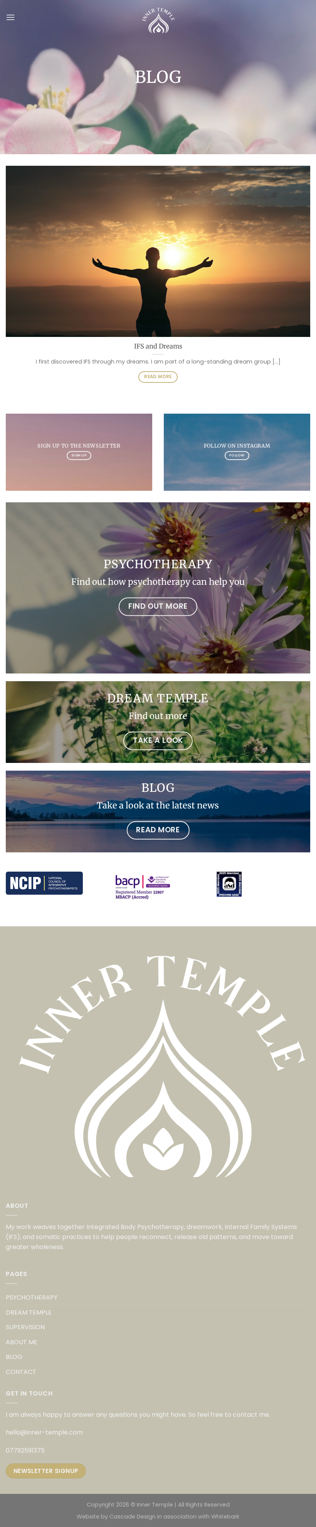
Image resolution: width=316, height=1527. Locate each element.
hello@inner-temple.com (44, 1432)
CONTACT (21, 1371)
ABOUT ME (21, 1342)
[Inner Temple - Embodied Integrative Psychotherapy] (158, 17)
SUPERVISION (25, 1327)
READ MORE (157, 377)
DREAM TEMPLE (29, 1312)
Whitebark (225, 1516)
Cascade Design (132, 1516)
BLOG (14, 1356)
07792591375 (25, 1450)
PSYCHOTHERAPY (31, 1297)
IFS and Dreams (158, 346)
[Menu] (10, 17)
